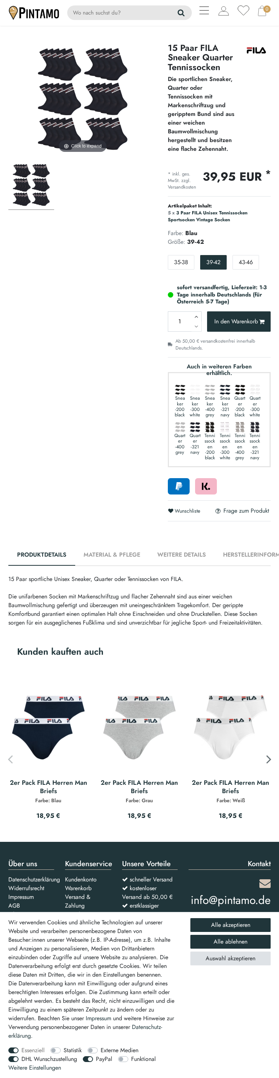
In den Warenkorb (236, 321)
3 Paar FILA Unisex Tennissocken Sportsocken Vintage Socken (207, 216)
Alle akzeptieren (230, 925)
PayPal (104, 1059)
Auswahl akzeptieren (230, 958)
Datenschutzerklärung (34, 879)
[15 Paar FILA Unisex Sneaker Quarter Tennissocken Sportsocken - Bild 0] (31, 186)
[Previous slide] (10, 759)
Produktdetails (41, 554)
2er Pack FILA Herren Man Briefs (48, 791)
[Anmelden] (223, 10)
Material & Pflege (112, 554)
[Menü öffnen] (204, 11)
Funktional (143, 1059)
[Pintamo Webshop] (34, 12)
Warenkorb (78, 888)
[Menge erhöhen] (196, 316)
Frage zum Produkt (246, 511)
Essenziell (33, 1050)
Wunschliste (186, 510)
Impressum (21, 897)
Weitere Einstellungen (34, 1067)
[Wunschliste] (243, 10)
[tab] (41, 555)
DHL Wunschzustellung (49, 1059)
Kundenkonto (81, 879)
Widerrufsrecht (26, 888)
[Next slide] (269, 759)
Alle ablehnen (230, 941)
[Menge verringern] (196, 327)
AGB (14, 905)
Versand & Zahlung (77, 901)
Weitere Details (181, 554)
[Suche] (181, 12)
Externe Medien (119, 1050)
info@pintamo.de (231, 900)
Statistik (73, 1050)
